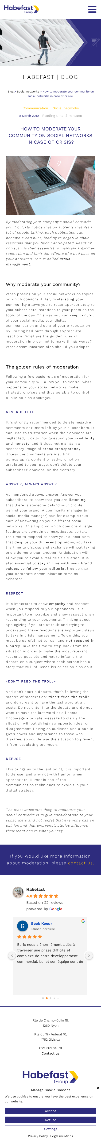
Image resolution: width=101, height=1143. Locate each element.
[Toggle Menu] (92, 9)
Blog (10, 91)
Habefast (35, 889)
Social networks (28, 91)
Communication (35, 108)
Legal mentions (61, 1136)
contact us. (81, 862)
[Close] (98, 1087)
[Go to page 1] (47, 998)
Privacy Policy (38, 1136)
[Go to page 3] (54, 998)
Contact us (50, 1053)
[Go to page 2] (50, 998)
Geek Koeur (41, 923)
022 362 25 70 (50, 1048)
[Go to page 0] (43, 998)
